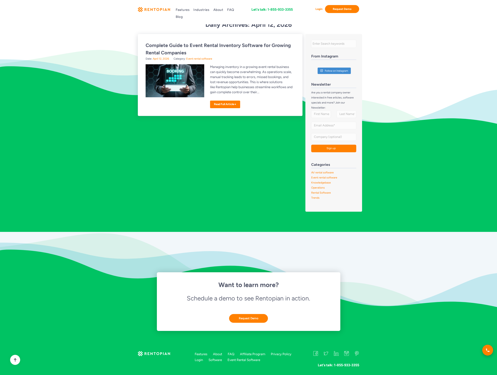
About (218, 10)
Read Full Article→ (225, 104)
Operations (318, 187)
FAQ (230, 10)
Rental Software (321, 192)
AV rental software (322, 172)
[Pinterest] (357, 355)
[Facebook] (315, 355)
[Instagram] (346, 355)
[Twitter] (326, 355)
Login (318, 9)
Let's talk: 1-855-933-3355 (272, 9)
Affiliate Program (252, 354)
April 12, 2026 (161, 58)
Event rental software (199, 58)
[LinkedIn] (336, 355)
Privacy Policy (281, 354)
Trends (315, 197)
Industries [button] (201, 10)
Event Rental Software (244, 360)
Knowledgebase (321, 182)
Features (182, 10)
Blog (179, 17)
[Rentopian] (154, 10)
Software (215, 360)
